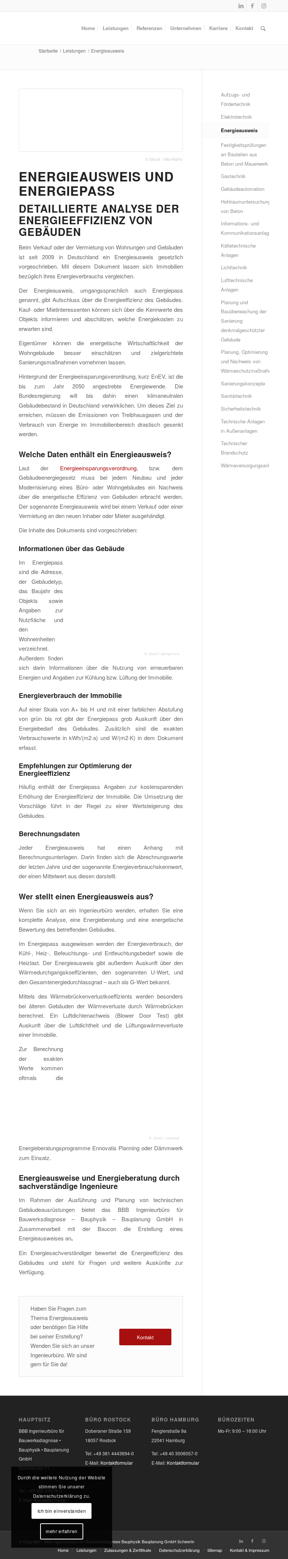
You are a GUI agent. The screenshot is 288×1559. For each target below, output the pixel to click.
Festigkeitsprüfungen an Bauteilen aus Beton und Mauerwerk (244, 154)
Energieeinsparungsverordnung (98, 468)
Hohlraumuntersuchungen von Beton (245, 206)
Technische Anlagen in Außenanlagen (243, 426)
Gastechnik (233, 176)
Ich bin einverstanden (62, 1511)
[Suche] (263, 28)
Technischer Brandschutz (234, 448)
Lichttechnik (234, 267)
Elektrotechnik (236, 116)
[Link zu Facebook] (252, 5)
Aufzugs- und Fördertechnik (235, 99)
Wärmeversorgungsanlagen (245, 465)
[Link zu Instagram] (263, 5)
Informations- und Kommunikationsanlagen (245, 228)
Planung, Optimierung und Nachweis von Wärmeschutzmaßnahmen (245, 361)
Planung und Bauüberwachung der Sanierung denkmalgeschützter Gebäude (243, 321)
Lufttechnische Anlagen (237, 284)
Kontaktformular (116, 1462)
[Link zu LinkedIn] (241, 5)
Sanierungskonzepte (243, 383)
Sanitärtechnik (236, 395)
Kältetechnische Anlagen (238, 250)
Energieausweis (239, 130)
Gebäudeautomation (242, 188)
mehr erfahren (62, 1531)
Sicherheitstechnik (241, 408)
